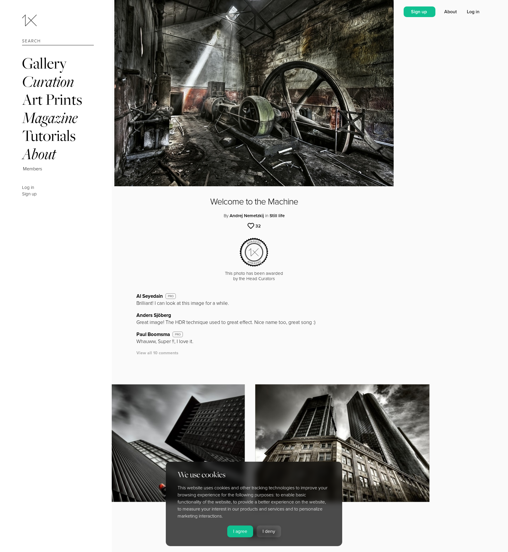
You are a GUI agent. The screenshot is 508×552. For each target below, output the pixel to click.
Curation (48, 81)
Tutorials (49, 135)
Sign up (29, 194)
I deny (269, 531)
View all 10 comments (157, 352)
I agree (240, 531)
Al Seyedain (149, 296)
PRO (171, 296)
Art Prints (52, 99)
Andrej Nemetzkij (247, 215)
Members (32, 169)
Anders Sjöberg (153, 315)
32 (258, 226)
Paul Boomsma (153, 334)
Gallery (44, 63)
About (39, 153)
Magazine (50, 117)
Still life (277, 215)
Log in (28, 187)
